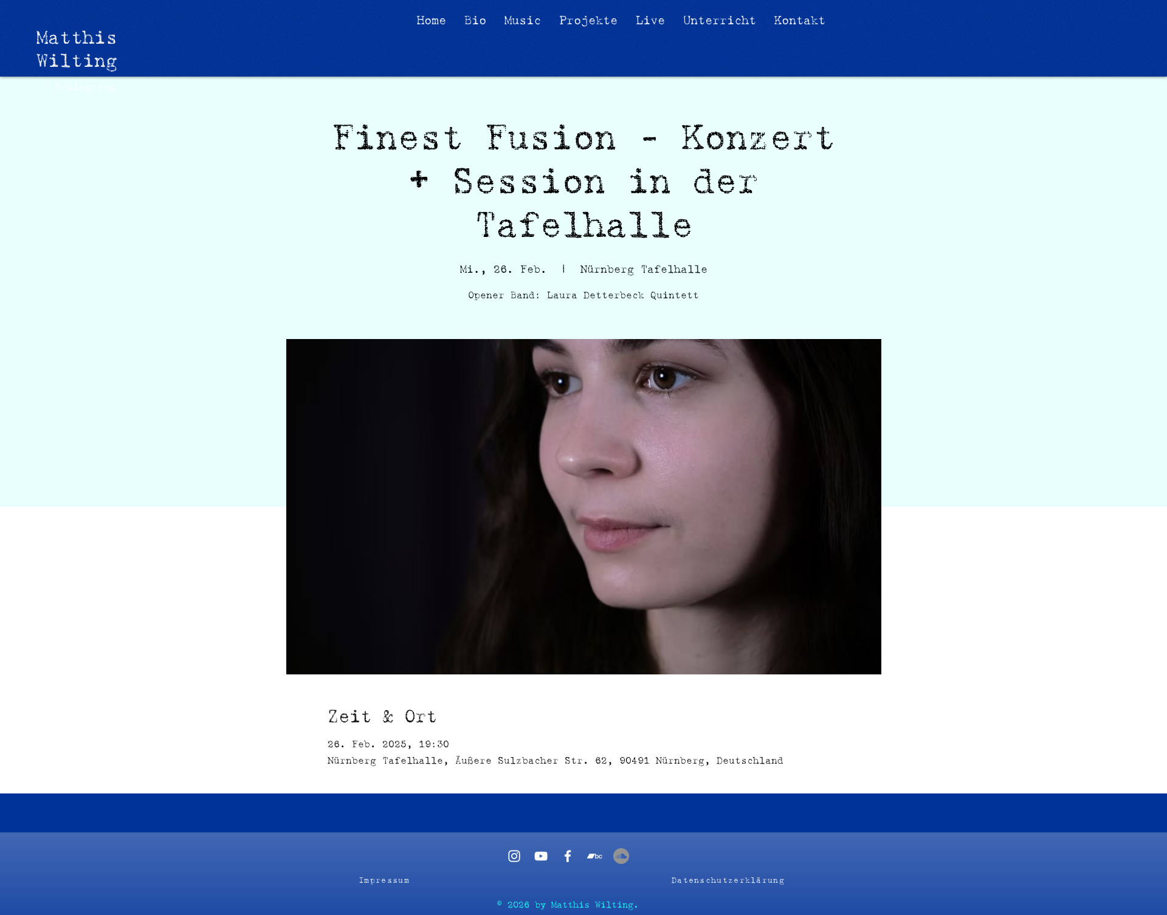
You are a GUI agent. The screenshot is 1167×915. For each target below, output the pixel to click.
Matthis (76, 37)
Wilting (76, 60)
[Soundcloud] (621, 856)
